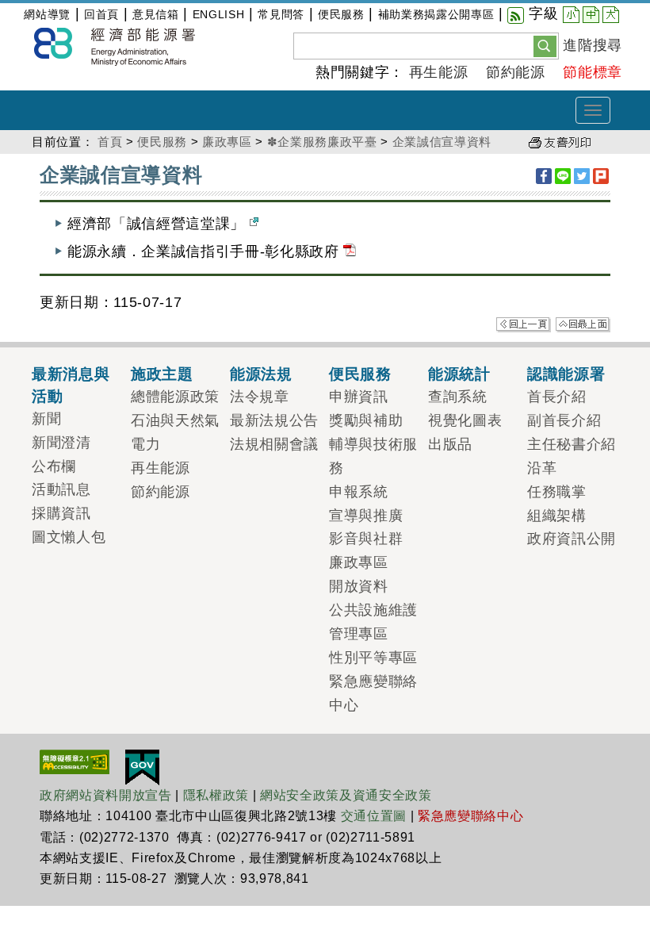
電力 (145, 444)
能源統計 (459, 373)
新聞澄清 (61, 443)
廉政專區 (227, 141)
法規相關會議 (274, 444)
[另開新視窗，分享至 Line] (562, 176)
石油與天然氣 (175, 420)
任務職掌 (557, 492)
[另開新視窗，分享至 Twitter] (581, 176)
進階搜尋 (592, 45)
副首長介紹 (564, 420)
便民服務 (341, 14)
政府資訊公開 (571, 539)
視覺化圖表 (465, 420)
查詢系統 (458, 397)
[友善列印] (559, 141)
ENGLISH (219, 14)
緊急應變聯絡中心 (470, 816)
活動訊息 (61, 489)
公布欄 (54, 466)
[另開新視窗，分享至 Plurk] (600, 176)
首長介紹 (557, 397)
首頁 (110, 141)
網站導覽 (47, 14)
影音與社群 (366, 539)
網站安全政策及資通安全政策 (346, 795)
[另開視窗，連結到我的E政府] (142, 766)
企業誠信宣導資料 (441, 141)
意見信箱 (155, 14)
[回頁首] (583, 324)
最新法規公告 (274, 420)
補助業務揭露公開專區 (436, 14)
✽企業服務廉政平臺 (322, 141)
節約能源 (515, 72)
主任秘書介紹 (571, 444)
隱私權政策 (216, 795)
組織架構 (557, 516)
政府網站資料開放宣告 (106, 795)
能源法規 (261, 373)
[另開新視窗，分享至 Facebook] (543, 176)
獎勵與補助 (366, 420)
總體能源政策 (175, 397)
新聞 (46, 419)
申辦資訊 (358, 397)
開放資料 (358, 586)
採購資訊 (61, 513)
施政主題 (162, 373)
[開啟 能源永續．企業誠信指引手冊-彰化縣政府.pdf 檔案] (349, 251)
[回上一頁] (523, 324)
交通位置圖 (374, 816)
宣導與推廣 (366, 516)
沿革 (541, 468)
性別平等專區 (373, 658)
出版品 (450, 444)
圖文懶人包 (68, 537)
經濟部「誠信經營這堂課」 (158, 224)
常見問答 (281, 14)
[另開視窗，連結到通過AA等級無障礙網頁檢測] (74, 761)
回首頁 (101, 14)
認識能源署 (566, 373)
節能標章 (592, 72)
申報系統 (358, 492)
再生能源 (438, 72)
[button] (544, 45)
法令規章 (259, 397)
